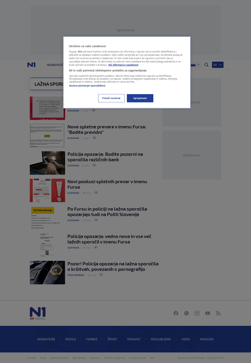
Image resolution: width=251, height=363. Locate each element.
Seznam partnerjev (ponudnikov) (87, 85)
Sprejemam (140, 98)
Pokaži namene (111, 98)
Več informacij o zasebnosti (123, 64)
